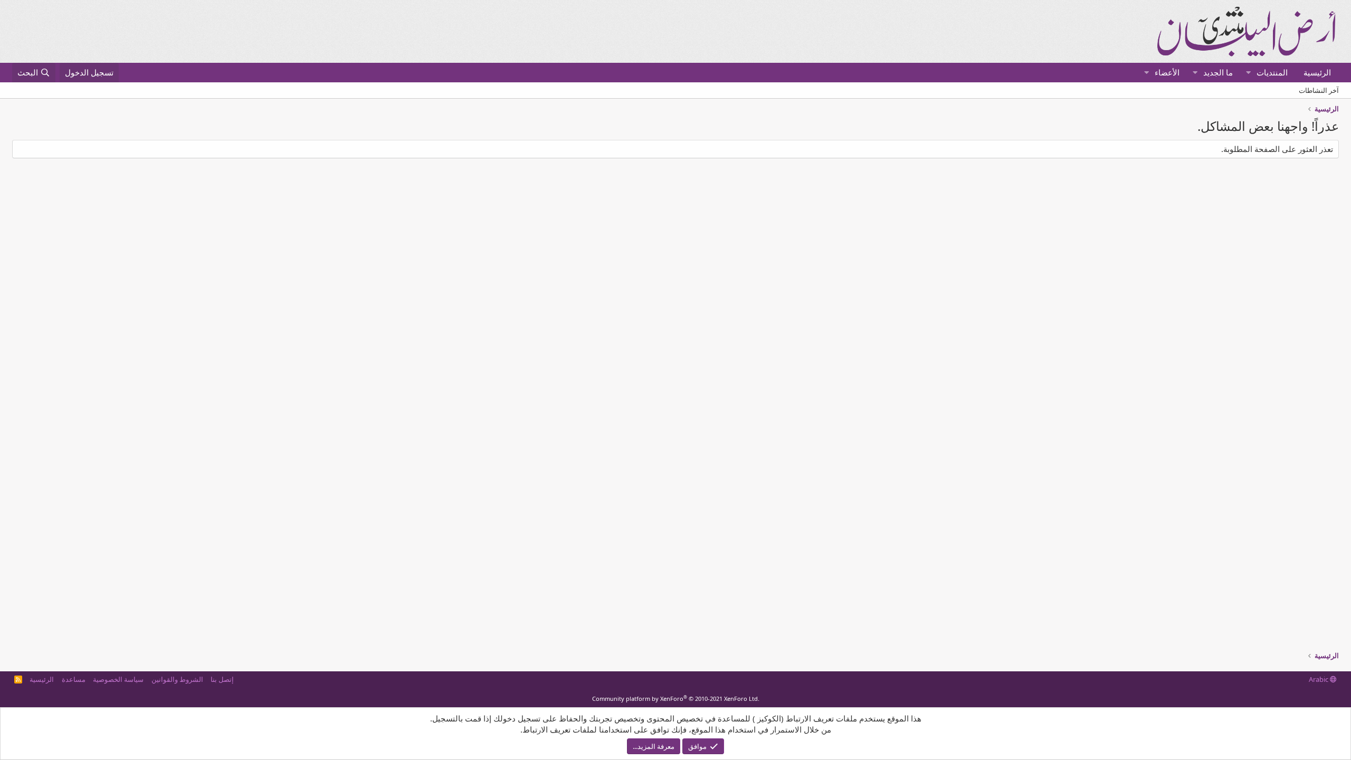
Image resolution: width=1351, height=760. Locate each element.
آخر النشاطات (1319, 90)
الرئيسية (1317, 72)
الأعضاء (1167, 72)
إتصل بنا (222, 679)
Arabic (1319, 679)
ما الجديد (1218, 72)
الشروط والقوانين (177, 679)
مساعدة (73, 679)
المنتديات (1272, 72)
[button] (1248, 72)
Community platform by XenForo (675, 698)
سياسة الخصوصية (118, 679)
